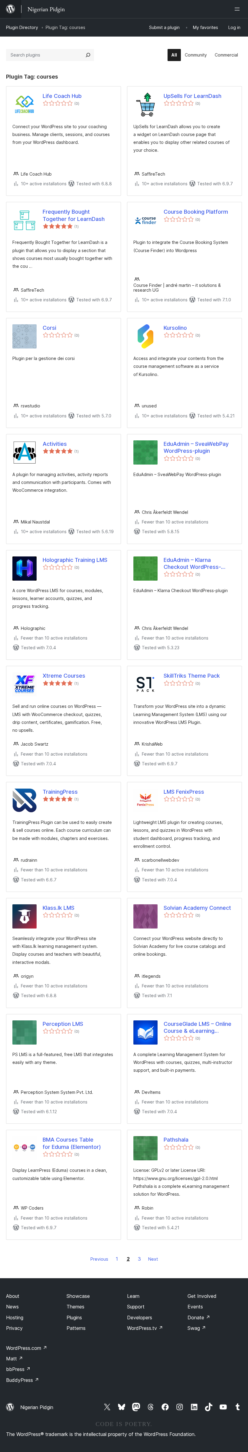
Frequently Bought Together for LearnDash (74, 215)
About (12, 1296)
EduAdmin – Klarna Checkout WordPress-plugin (192, 564)
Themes (75, 1307)
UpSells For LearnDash (192, 96)
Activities (55, 444)
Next (153, 1259)
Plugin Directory (22, 27)
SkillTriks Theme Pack (192, 676)
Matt (14, 1359)
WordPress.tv (145, 1328)
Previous (99, 1259)
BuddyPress (22, 1380)
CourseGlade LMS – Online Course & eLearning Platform (197, 1028)
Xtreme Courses (64, 676)
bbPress (18, 1369)
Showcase (78, 1296)
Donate (199, 1317)
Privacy (14, 1328)
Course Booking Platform (196, 212)
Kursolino (175, 328)
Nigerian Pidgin (36, 1407)
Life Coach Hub (62, 96)
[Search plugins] (88, 55)
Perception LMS (63, 1024)
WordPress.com (26, 1348)
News (12, 1307)
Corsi (49, 328)
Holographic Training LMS (75, 560)
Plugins (74, 1317)
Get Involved (202, 1296)
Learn (133, 1296)
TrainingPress (60, 792)
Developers (139, 1317)
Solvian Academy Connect (197, 908)
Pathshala (176, 1139)
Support (136, 1307)
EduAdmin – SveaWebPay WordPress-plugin (196, 447)
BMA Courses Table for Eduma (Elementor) (72, 1143)
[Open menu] (238, 9)
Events (195, 1307)
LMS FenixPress (184, 792)
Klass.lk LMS (58, 908)
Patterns (76, 1328)
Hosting (14, 1317)
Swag (197, 1328)
